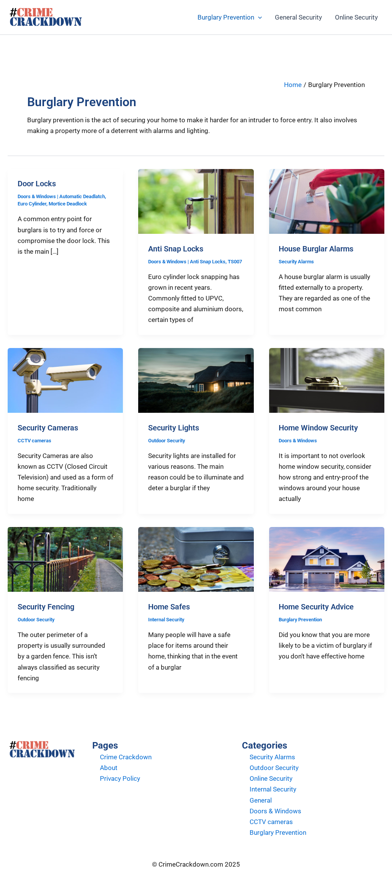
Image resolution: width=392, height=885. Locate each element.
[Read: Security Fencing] (65, 559)
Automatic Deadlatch (82, 196)
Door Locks (37, 183)
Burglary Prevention (226, 17)
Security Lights (173, 427)
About (109, 768)
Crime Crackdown (126, 757)
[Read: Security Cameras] (65, 380)
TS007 (235, 261)
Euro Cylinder (32, 204)
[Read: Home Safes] (195, 559)
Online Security (356, 17)
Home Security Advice (316, 606)
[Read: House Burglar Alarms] (326, 201)
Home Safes (169, 606)
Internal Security (166, 619)
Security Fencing (46, 606)
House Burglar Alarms (316, 248)
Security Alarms (296, 261)
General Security (298, 17)
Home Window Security (318, 427)
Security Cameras (48, 427)
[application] (258, 17)
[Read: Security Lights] (195, 380)
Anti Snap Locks (175, 248)
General (261, 800)
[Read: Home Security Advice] (326, 559)
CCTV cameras (34, 440)
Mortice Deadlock (68, 204)
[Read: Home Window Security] (326, 380)
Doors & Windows (37, 196)
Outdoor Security (166, 440)
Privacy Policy (120, 778)
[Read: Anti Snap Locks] (195, 201)
